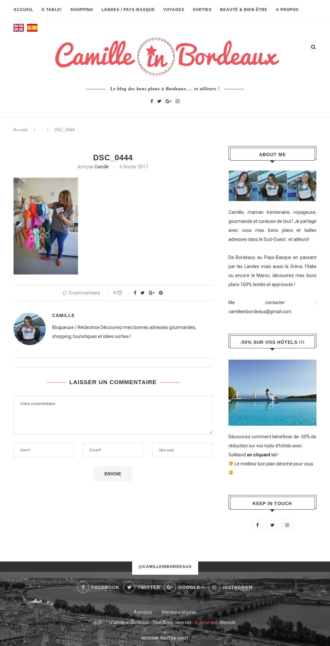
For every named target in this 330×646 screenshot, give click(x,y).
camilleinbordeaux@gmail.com (259, 311)
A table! (52, 9)
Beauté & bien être (243, 9)
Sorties (202, 9)
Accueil (23, 9)
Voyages (173, 9)
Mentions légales (179, 612)
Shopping (81, 9)
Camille (101, 166)
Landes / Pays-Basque (128, 9)
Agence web (206, 622)
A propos (287, 9)
